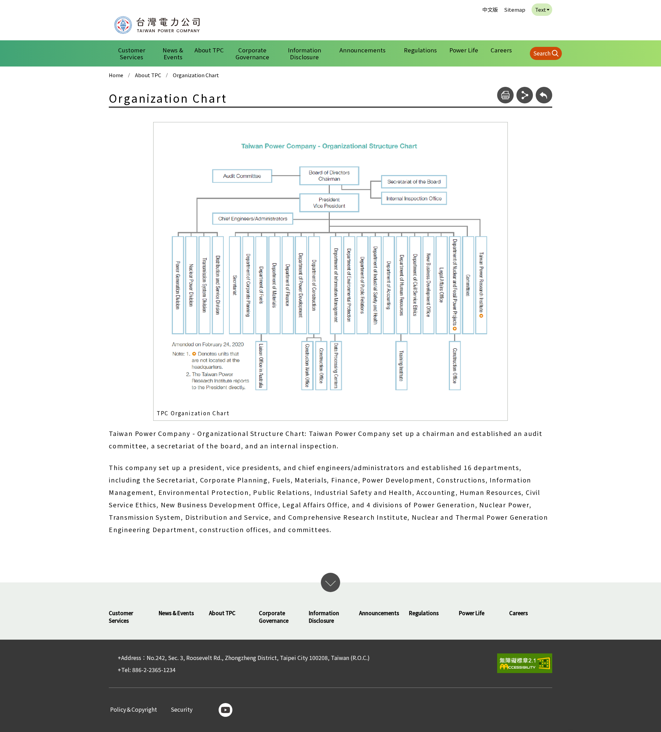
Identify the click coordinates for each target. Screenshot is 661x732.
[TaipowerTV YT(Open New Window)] (225, 710)
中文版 (490, 9)
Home (116, 75)
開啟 (330, 582)
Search (541, 53)
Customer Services (131, 53)
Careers (501, 50)
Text (540, 9)
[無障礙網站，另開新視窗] (524, 663)
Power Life (463, 50)
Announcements (362, 50)
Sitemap (514, 9)
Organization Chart (196, 75)
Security (181, 709)
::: (105, 4)
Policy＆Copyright (133, 709)
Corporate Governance (252, 53)
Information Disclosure (304, 53)
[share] (524, 95)
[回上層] (544, 95)
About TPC (209, 50)
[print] (505, 95)
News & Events (172, 53)
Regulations (420, 50)
